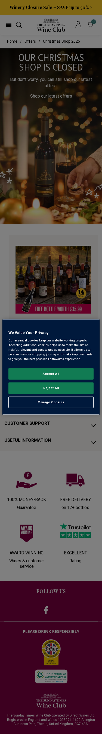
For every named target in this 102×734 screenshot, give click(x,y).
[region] (50, 367)
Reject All (51, 388)
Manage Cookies (51, 402)
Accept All (51, 374)
